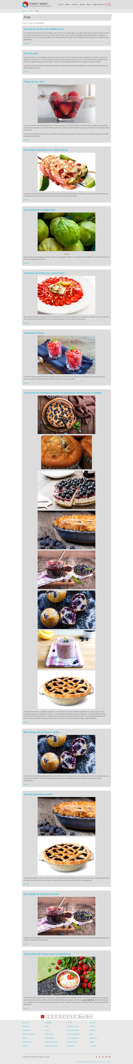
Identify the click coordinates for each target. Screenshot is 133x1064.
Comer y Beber (38, 3)
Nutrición (25, 1046)
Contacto (109, 1061)
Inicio (24, 11)
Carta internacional (51, 1046)
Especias (25, 1038)
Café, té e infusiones (51, 1042)
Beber (67, 4)
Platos (31, 11)
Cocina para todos (73, 1030)
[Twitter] (99, 1056)
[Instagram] (103, 1056)
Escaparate (93, 1046)
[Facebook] (96, 1056)
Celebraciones (26, 1042)
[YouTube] (106, 1056)
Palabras (92, 1030)
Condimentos (26, 1030)
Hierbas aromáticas (28, 1034)
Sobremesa (93, 1038)
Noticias (81, 1061)
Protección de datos (93, 1061)
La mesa (92, 1026)
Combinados (49, 1034)
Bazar (88, 4)
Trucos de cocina (72, 1038)
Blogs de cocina (98, 4)
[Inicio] (25, 4)
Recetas (82, 4)
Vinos (46, 1026)
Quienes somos (102, 1061)
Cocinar (74, 4)
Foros (91, 1034)
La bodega (48, 1022)
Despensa (25, 1026)
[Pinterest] (109, 1056)
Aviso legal (85, 1061)
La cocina (93, 1022)
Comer (61, 4)
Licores (47, 1030)
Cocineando (71, 1046)
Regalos (92, 1042)
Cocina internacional (74, 1034)
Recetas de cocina (73, 1026)
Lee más (26, 43)
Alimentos (25, 1022)
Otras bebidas (49, 1038)
